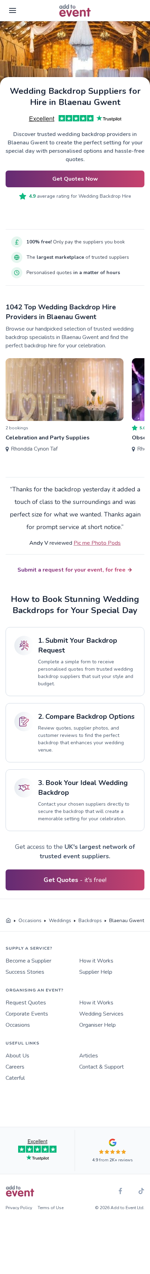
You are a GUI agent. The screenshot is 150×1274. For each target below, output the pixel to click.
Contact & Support (101, 1067)
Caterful (15, 1078)
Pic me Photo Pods (97, 543)
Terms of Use (50, 1208)
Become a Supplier (28, 961)
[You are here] (8, 921)
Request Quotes (26, 1003)
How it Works (96, 961)
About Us (17, 1056)
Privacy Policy (19, 1208)
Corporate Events (27, 1014)
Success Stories (25, 972)
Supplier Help (95, 972)
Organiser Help (97, 1025)
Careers (15, 1067)
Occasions (18, 1025)
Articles (88, 1056)
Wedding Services (101, 1014)
